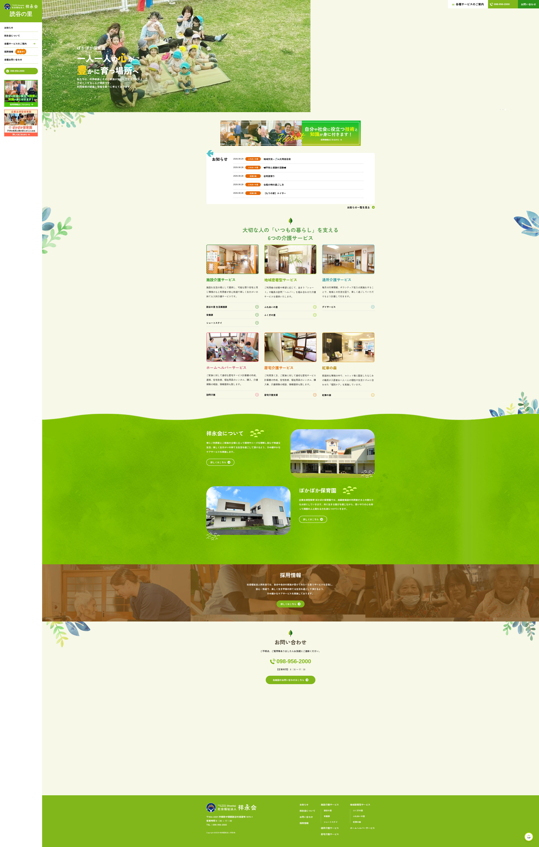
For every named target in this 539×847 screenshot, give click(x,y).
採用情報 (8, 51)
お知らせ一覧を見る (358, 207)
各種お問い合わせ (13, 59)
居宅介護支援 (271, 395)
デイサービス (329, 306)
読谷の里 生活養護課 (216, 306)
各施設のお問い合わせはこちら (288, 680)
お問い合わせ (528, 4)
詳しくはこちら (218, 462)
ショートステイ (214, 322)
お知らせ (8, 27)
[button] (500, 109)
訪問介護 (210, 394)
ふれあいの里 (271, 307)
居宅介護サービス (330, 834)
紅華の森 (326, 395)
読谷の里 (328, 810)
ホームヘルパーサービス (362, 828)
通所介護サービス (330, 828)
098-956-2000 (17, 71)
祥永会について (12, 35)
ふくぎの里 (270, 315)
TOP (529, 837)
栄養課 (209, 314)
